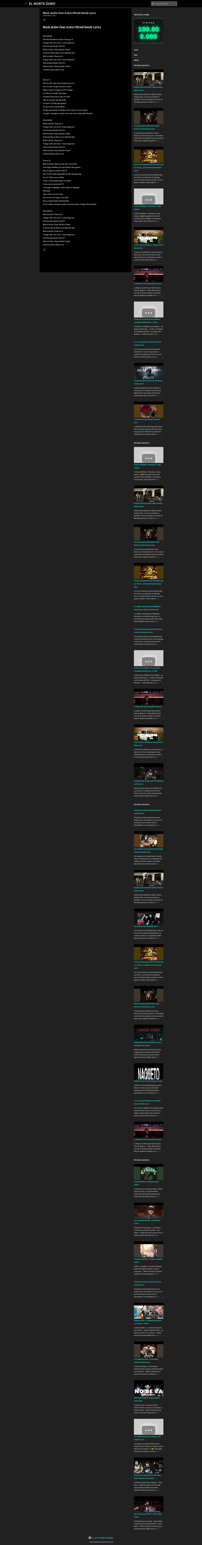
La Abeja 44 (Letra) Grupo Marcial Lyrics (148, 284)
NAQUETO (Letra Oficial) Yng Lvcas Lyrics (148, 1081)
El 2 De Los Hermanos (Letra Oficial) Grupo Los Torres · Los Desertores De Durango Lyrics (148, 167)
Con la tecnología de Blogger (102, 1538)
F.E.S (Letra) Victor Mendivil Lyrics (145, 926)
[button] (44, 20)
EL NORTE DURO (42, 3)
